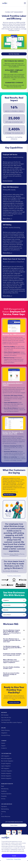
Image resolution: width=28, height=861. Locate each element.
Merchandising (5, 809)
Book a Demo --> (7, 218)
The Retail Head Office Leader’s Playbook (11, 722)
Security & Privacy (5, 735)
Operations (4, 806)
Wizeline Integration (6, 778)
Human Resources (5, 816)
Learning (3, 811)
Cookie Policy (9, 859)
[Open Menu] (24, 3)
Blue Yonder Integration (7, 761)
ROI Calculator (4, 715)
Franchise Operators (6, 793)
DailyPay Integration (6, 773)
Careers (3, 743)
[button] (14, 167)
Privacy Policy (17, 859)
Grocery (3, 798)
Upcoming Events (5, 720)
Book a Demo (14, 825)
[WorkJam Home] (5, 3)
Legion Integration (5, 766)
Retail (2, 786)
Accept (14, 855)
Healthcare (4, 791)
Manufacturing (4, 788)
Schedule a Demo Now (14, 702)
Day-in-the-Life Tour (6, 717)
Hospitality (4, 796)
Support (3, 745)
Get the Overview (14, 54)
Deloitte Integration (6, 776)
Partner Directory (5, 730)
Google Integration (6, 763)
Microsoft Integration (6, 758)
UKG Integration (5, 756)
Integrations (4, 733)
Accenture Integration (6, 771)
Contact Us (4, 748)
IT (1, 814)
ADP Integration (5, 768)
